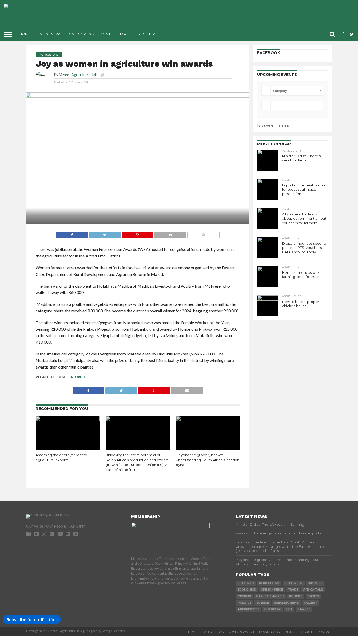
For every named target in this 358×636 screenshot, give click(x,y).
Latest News (50, 34)
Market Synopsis (270, 596)
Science (262, 603)
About (306, 632)
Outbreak (272, 609)
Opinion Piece (272, 589)
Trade (293, 589)
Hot (289, 609)
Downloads (269, 632)
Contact (325, 632)
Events (106, 34)
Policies (295, 596)
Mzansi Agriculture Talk (78, 74)
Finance (303, 609)
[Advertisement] (220, 16)
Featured (75, 377)
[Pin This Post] (137, 233)
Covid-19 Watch (241, 632)
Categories (80, 34)
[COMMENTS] (203, 233)
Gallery (310, 603)
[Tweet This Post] (104, 233)
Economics (247, 589)
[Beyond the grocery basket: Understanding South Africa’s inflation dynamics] (208, 419)
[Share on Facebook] (72, 233)
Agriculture (269, 583)
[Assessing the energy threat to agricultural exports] (68, 419)
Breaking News (286, 603)
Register (146, 34)
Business (315, 583)
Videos (290, 632)
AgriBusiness (248, 609)
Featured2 (294, 583)
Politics (244, 603)
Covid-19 (244, 596)
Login (125, 34)
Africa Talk (313, 589)
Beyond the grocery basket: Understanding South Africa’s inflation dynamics (207, 460)
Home (24, 34)
